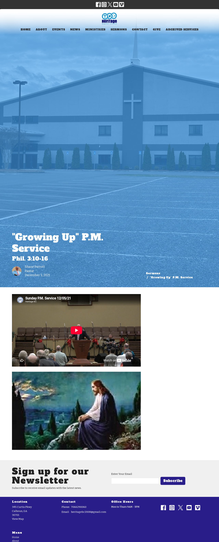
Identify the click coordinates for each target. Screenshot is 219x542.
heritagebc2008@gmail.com (88, 511)
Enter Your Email (121, 473)
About (41, 29)
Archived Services (182, 29)
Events (58, 29)
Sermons (119, 29)
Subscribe (173, 480)
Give (156, 29)
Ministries (95, 29)
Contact (140, 29)
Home (25, 29)
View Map (18, 518)
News (75, 29)
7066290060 (78, 506)
